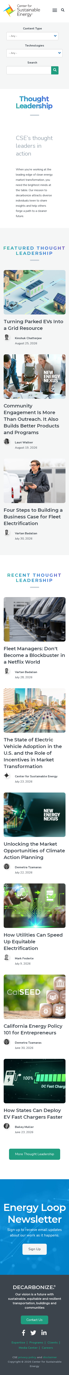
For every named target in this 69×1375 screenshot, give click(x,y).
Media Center (28, 1348)
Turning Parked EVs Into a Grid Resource (33, 325)
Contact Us (34, 1320)
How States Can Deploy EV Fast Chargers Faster (33, 1113)
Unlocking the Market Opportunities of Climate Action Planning (34, 850)
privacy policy (27, 1357)
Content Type (32, 28)
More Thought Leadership (34, 1154)
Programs (36, 1343)
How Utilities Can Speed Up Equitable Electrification (33, 941)
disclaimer (50, 1357)
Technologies (34, 46)
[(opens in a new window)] (24, 1334)
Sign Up (35, 1249)
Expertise (18, 1343)
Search (32, 63)
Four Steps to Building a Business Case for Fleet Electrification (33, 516)
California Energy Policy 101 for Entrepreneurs (33, 1029)
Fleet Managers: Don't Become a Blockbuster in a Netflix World (34, 655)
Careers (47, 1348)
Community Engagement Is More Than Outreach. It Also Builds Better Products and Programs (31, 419)
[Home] (22, 10)
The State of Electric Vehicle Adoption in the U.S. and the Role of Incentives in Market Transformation (33, 753)
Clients (52, 1343)
